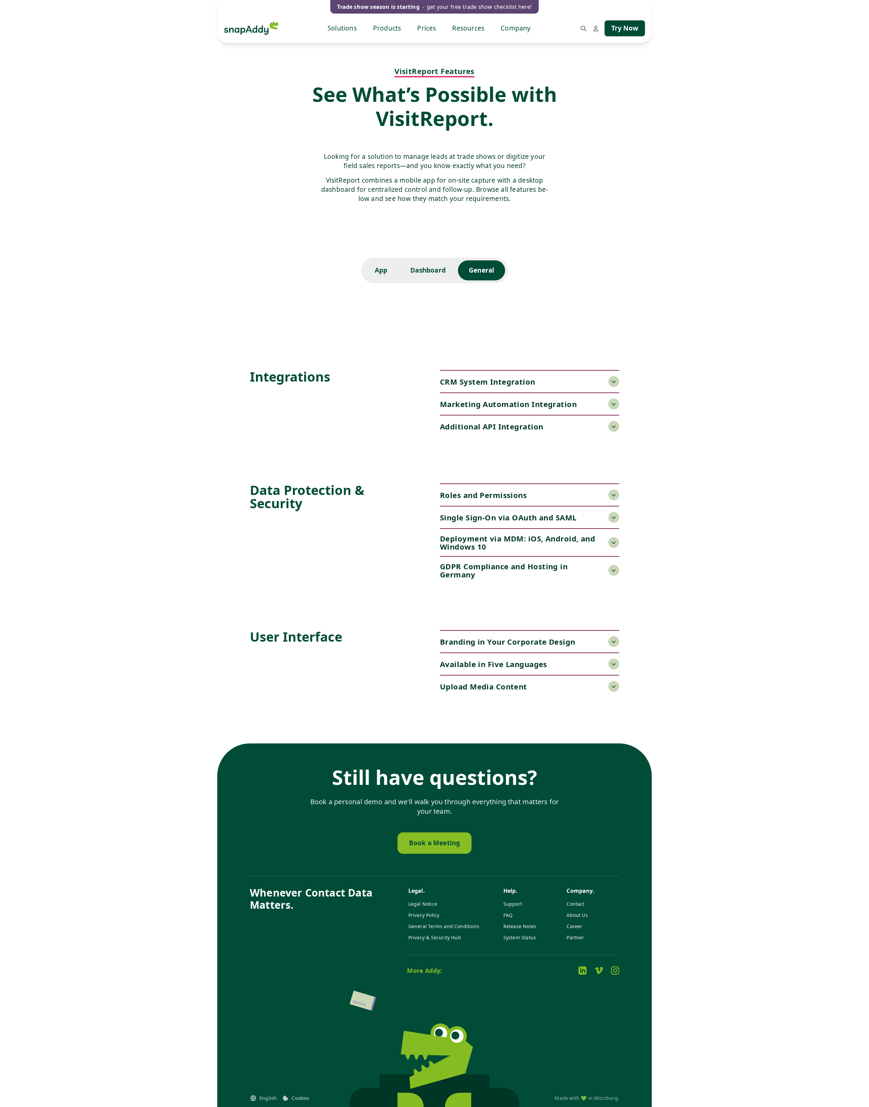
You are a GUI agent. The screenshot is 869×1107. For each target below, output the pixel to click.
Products (387, 28)
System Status (519, 937)
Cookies (300, 1098)
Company (516, 28)
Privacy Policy (424, 915)
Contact (575, 904)
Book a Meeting (434, 842)
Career (574, 926)
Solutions (342, 28)
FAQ (508, 915)
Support (512, 904)
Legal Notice (422, 904)
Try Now (624, 28)
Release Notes (519, 926)
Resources (468, 28)
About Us (577, 915)
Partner (575, 937)
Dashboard (428, 270)
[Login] (595, 28)
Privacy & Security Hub (434, 937)
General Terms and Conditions (443, 926)
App (381, 270)
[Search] (583, 28)
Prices (426, 28)
